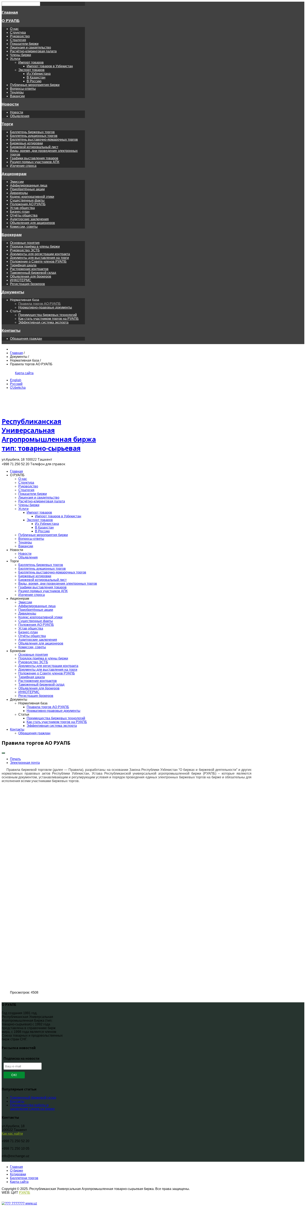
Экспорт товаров (31, 70)
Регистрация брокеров (27, 284)
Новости (10, 104)
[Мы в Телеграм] (5, 373)
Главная (10, 12)
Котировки (18, 1174)
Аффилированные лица (28, 185)
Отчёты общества (23, 215)
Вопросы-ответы (23, 88)
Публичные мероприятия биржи (35, 85)
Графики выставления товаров (34, 158)
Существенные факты (27, 200)
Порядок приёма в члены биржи (35, 246)
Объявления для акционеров (32, 223)
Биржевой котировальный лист (34, 147)
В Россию (34, 81)
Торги (7, 124)
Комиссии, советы (24, 226)
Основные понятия (25, 243)
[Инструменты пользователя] (3, 753)
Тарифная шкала (23, 265)
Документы (13, 292)
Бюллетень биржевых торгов (32, 132)
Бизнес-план (20, 211)
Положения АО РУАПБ (28, 204)
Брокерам (12, 235)
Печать (15, 759)
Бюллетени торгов (24, 1178)
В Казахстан (36, 77)
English (15, 380)
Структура (18, 32)
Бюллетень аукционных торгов (33, 136)
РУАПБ (24, 1192)
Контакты (11, 330)
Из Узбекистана (39, 73)
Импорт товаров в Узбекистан (50, 66)
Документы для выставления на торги (39, 258)
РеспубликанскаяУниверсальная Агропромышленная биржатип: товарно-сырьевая (49, 435)
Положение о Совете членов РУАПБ (38, 261)
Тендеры (17, 92)
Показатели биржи (24, 44)
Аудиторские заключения (29, 219)
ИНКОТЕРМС (20, 280)
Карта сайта (24, 373)
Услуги (15, 58)
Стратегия (18, 40)
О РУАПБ (11, 20)
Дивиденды (19, 193)
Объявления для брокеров (30, 276)
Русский (16, 384)
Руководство (20, 36)
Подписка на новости (21, 1058)
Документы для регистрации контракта (40, 254)
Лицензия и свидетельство (30, 47)
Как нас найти (12, 1133)
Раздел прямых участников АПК (34, 162)
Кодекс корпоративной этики (32, 196)
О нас (14, 29)
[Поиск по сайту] (10, 373)
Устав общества (22, 208)
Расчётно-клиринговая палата (33, 51)
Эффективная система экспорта (43, 322)
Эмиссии (17, 181)
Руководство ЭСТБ (25, 250)
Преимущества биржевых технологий (47, 315)
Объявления (19, 116)
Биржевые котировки (26, 143)
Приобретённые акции (27, 189)
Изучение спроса (23, 165)
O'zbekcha (18, 387)
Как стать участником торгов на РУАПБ (48, 318)
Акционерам (14, 174)
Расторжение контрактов (29, 269)
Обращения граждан (26, 338)
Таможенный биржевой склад (33, 272)
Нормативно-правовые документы (45, 307)
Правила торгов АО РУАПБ (39, 303)
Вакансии (17, 96)
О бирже (16, 1170)
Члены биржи (20, 55)
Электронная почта (25, 762)
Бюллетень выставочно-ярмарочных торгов (44, 139)
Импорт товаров (31, 62)
